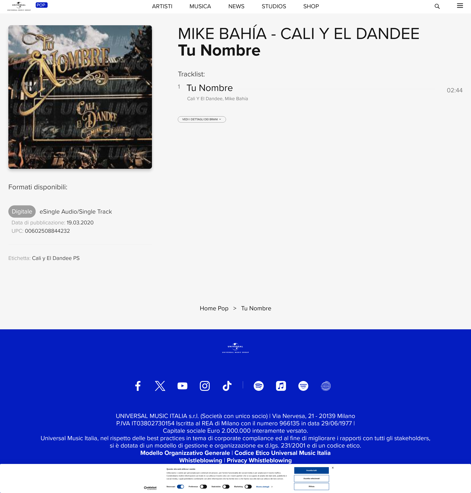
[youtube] (182, 386)
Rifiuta (311, 486)
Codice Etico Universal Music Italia (283, 452)
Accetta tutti (311, 470)
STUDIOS (274, 6)
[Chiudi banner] (333, 468)
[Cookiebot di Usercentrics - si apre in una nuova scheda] (150, 488)
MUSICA (200, 6)
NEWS (236, 6)
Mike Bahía (222, 33)
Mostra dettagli (262, 487)
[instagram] (204, 386)
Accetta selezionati (311, 478)
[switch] (203, 487)
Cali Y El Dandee (350, 33)
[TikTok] (227, 386)
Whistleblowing (200, 460)
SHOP (311, 6)
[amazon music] (303, 386)
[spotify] (258, 386)
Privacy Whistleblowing (259, 460)
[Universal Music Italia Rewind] (325, 386)
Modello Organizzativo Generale (185, 452)
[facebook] (137, 386)
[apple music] (281, 386)
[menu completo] (460, 5)
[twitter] (160, 386)
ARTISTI (162, 6)
